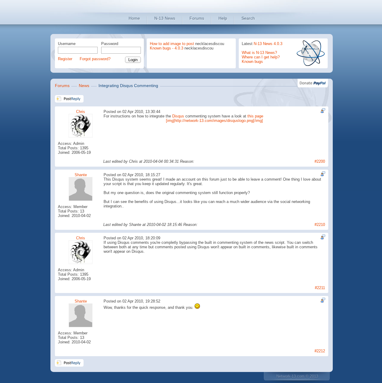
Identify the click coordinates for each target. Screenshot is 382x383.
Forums (197, 18)
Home (134, 18)
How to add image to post (172, 43)
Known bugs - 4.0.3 (166, 48)
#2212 (320, 351)
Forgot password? (95, 59)
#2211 (320, 288)
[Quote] (322, 110)
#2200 (320, 161)
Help (222, 18)
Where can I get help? (261, 57)
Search (248, 18)
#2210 (320, 224)
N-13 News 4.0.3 (268, 43)
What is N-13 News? (259, 52)
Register (65, 59)
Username (67, 43)
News (84, 85)
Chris (80, 111)
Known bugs (252, 61)
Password (109, 43)
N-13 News (164, 18)
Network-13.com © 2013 (297, 376)
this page (255, 116)
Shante (81, 175)
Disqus (178, 116)
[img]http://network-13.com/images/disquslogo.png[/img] (214, 120)
